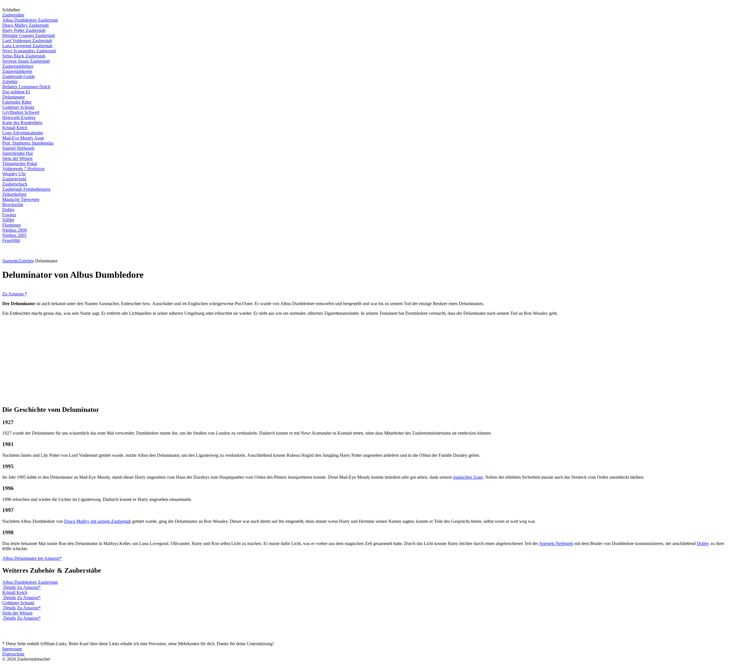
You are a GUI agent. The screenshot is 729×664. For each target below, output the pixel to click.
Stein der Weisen (17, 158)
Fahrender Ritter (17, 102)
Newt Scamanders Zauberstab (29, 50)
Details (9, 587)
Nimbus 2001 (14, 235)
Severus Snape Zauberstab (26, 61)
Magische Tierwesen (20, 199)
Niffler (8, 219)
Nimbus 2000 (14, 230)
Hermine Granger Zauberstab (28, 35)
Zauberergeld (14, 178)
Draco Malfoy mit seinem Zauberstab (97, 521)
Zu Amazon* (29, 587)
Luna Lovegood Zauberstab (27, 45)
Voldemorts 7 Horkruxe (23, 168)
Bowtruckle (12, 204)
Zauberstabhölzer (17, 66)
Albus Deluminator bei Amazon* (32, 558)
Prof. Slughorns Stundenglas (28, 143)
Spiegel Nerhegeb (18, 148)
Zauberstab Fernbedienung (26, 189)
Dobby (8, 209)
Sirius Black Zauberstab (23, 56)
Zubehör (10, 81)
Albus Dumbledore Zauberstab (30, 20)
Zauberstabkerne (17, 71)
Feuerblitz (11, 240)
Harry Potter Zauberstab (24, 30)
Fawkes (9, 214)
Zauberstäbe (13, 15)
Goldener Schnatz (18, 107)
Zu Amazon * (14, 293)
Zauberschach (14, 184)
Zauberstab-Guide (18, 76)
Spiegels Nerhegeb (556, 543)
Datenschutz (13, 653)
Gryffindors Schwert (20, 112)
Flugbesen (11, 225)
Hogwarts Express (18, 117)
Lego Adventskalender (22, 132)
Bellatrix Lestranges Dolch (26, 86)
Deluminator (13, 96)
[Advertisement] (364, 360)
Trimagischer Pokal (19, 163)
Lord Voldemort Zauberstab (27, 40)
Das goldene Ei (16, 91)
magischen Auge (468, 477)
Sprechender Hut (17, 153)
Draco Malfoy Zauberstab (25, 25)
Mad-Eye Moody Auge (23, 137)
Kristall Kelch (14, 127)
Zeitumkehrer (14, 194)
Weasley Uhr (14, 173)
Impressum (12, 648)
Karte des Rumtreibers (22, 122)
